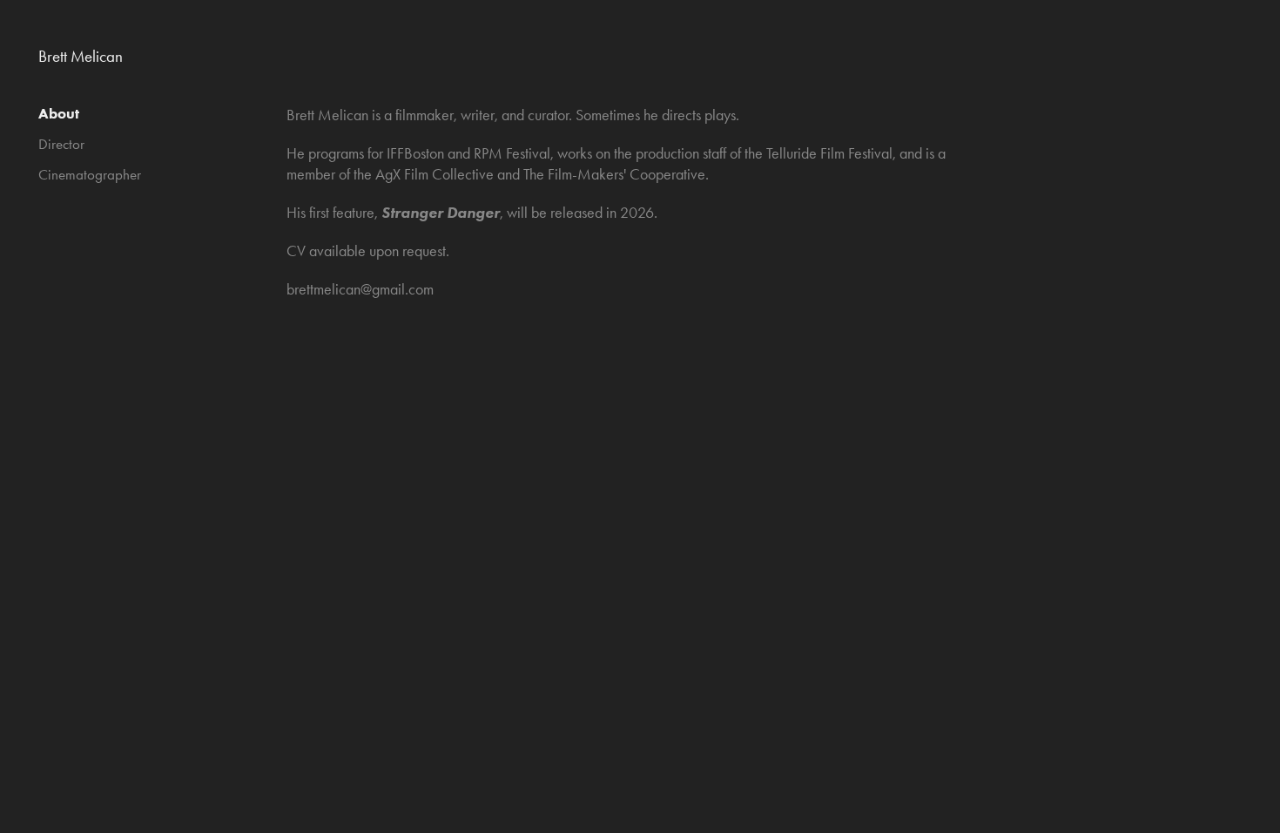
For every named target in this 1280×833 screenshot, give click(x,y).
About (58, 113)
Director (61, 143)
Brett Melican (80, 56)
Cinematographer (89, 174)
